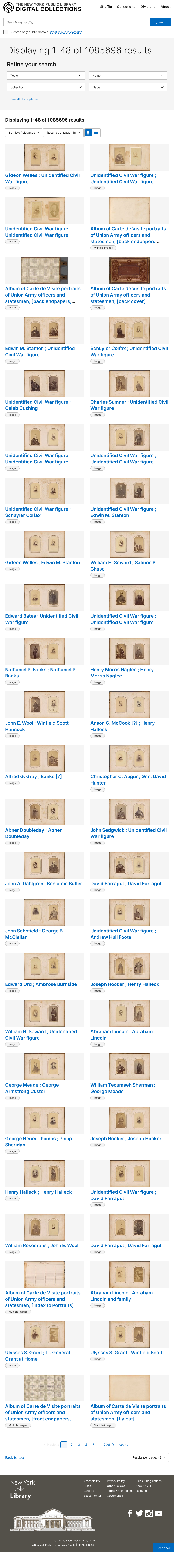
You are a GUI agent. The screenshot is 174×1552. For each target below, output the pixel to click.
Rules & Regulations (149, 1481)
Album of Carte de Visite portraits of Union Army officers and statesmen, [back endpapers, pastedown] (43, 298)
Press (87, 1485)
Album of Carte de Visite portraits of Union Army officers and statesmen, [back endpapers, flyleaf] (128, 238)
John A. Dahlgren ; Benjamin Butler (43, 883)
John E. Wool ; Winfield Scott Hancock (37, 726)
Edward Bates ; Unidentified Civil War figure (41, 619)
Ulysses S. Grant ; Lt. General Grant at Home (37, 1356)
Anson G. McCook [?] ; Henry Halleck (122, 726)
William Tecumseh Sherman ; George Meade (122, 1088)
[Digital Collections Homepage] (42, 7)
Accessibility (92, 1481)
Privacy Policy (116, 1481)
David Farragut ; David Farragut (125, 883)
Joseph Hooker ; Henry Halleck (124, 984)
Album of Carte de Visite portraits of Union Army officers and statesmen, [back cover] (128, 295)
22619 (109, 1445)
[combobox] (76, 22)
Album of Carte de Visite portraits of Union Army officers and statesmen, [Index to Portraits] (43, 1299)
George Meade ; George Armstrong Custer (32, 1088)
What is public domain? (66, 32)
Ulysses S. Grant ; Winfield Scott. (127, 1352)
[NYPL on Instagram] (149, 1513)
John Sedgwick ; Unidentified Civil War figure (128, 833)
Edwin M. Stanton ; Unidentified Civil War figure (40, 351)
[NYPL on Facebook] (130, 1513)
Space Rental (92, 1495)
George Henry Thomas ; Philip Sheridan (38, 1142)
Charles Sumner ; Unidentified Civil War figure (129, 405)
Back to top (14, 1457)
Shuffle (106, 6)
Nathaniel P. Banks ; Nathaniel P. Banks (41, 673)
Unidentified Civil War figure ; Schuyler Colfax (38, 512)
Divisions (148, 6)
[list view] (96, 132)
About (166, 6)
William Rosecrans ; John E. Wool (42, 1245)
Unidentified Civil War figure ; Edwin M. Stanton (123, 512)
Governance (115, 1495)
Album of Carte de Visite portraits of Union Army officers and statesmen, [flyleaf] (128, 1412)
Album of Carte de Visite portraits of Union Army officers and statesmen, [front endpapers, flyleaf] (43, 1415)
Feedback (164, 1548)
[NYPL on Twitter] (140, 1513)
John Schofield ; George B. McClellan (34, 934)
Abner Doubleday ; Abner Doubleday (33, 833)
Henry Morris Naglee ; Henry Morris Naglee (122, 673)
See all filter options (24, 99)
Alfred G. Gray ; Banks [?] (33, 776)
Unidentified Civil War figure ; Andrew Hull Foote (123, 934)
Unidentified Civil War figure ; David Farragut (123, 1195)
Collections (126, 6)
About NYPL (144, 1485)
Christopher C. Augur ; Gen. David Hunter (128, 780)
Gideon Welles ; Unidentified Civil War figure (42, 178)
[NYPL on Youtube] (159, 1513)
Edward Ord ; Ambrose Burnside (41, 984)
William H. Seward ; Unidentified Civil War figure (41, 1035)
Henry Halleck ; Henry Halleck (38, 1192)
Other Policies (116, 1485)
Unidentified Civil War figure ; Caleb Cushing (38, 405)
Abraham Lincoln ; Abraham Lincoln (121, 1035)
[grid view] (88, 132)
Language (142, 1490)
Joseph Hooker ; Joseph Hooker (125, 1138)
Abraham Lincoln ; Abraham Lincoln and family (121, 1296)
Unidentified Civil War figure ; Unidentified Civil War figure (123, 178)
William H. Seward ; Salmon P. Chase (123, 566)
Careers (89, 1490)
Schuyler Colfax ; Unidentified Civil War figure (129, 351)
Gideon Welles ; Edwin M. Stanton (42, 562)
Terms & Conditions (120, 1490)
